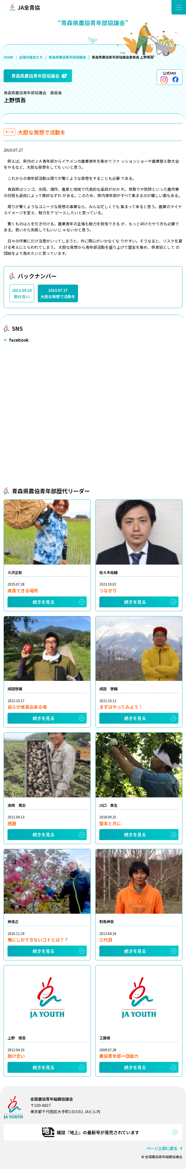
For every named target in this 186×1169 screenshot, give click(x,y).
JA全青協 (29, 7)
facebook (175, 79)
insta (164, 79)
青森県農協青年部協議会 (67, 57)
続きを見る (43, 602)
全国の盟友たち (31, 57)
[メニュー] (178, 7)
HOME (8, 57)
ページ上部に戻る (162, 1148)
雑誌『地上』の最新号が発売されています (98, 1132)
